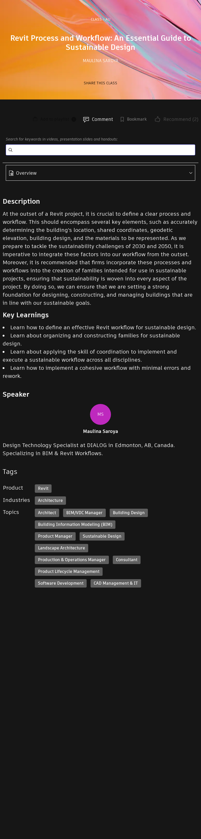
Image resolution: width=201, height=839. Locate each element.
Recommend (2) (180, 119)
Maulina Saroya (100, 60)
